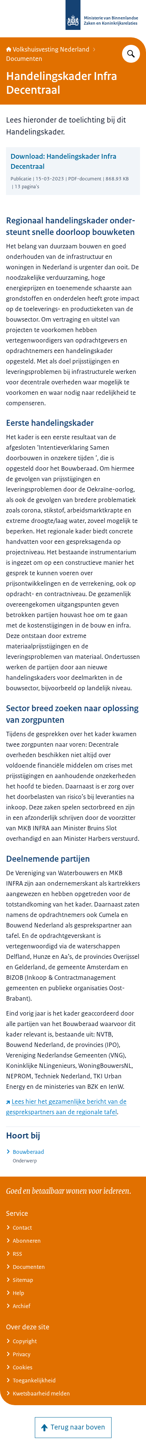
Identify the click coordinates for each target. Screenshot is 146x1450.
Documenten (24, 59)
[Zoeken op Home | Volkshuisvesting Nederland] (131, 54)
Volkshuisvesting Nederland (51, 49)
